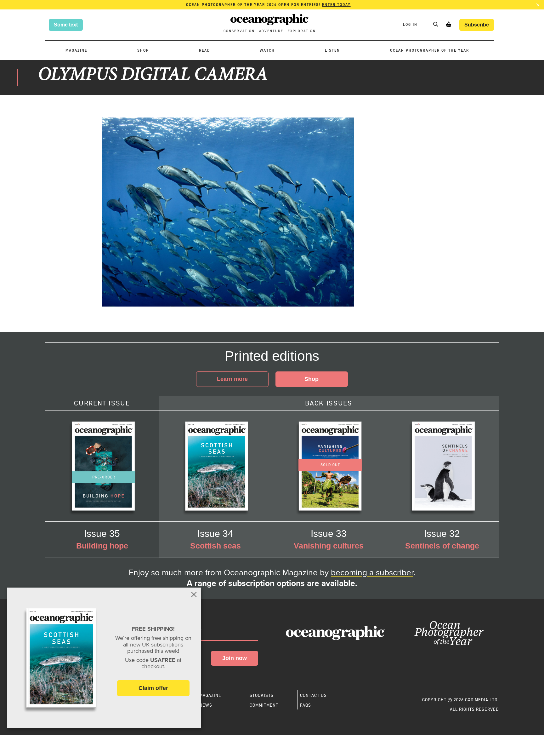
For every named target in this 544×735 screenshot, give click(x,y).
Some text (66, 24)
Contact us (313, 695)
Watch (267, 50)
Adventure (271, 31)
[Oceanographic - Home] (269, 20)
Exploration (302, 31)
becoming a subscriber (372, 572)
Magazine (76, 50)
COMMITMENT (264, 705)
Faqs (305, 705)
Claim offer (153, 688)
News (205, 705)
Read (204, 50)
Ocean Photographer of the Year (429, 50)
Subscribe (476, 24)
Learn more (232, 379)
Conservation (239, 31)
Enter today (336, 4)
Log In (411, 24)
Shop (143, 50)
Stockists (262, 695)
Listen (332, 50)
